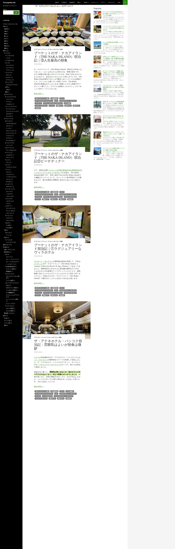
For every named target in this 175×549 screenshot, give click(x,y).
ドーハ (8, 235)
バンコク (43, 337)
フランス (7, 198)
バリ (7, 58)
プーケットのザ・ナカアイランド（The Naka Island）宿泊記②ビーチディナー (58, 157)
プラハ (8, 162)
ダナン (8, 75)
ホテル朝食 (67, 103)
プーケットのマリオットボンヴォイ (53, 103)
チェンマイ (9, 65)
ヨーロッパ (94, 2)
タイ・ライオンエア (11, 261)
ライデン (8, 138)
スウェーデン (8, 147)
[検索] (16, 12)
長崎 (5, 48)
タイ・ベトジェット (11, 259)
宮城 (5, 33)
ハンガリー (8, 184)
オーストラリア (9, 97)
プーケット (44, 49)
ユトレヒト (9, 135)
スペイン (7, 152)
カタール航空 (9, 308)
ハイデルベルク (10, 177)
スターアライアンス (10, 283)
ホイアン (8, 77)
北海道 (6, 29)
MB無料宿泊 (54, 98)
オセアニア (111, 2)
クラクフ (8, 218)
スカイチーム (8, 274)
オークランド (9, 109)
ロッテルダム (9, 140)
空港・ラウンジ (8, 249)
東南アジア (60, 105)
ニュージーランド (10, 106)
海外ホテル (76, 105)
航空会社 (6, 252)
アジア (102, 2)
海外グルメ (68, 105)
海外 (61, 49)
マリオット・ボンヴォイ (43, 261)
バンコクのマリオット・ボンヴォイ (64, 396)
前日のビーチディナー (54, 76)
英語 (5, 325)
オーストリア (8, 143)
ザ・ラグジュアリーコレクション (44, 100)
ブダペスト (9, 186)
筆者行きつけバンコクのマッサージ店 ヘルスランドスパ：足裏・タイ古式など (113, 134)
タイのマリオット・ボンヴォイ (68, 100)
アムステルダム (10, 123)
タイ (39, 49)
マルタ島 (8, 227)
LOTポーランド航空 (11, 287)
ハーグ (8, 128)
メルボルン (9, 104)
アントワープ (9, 208)
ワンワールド (8, 306)
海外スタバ (6, 244)
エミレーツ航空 (10, 269)
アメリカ (7, 240)
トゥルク (8, 194)
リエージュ (9, 213)
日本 (119, 2)
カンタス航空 (9, 311)
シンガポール (8, 60)
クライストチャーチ (11, 111)
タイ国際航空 (9, 292)
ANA (7, 285)
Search (5, 9)
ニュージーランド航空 (12, 299)
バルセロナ (9, 155)
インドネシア (8, 55)
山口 (5, 38)
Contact (64, 2)
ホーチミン (9, 80)
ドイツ (7, 169)
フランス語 (7, 323)
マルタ (7, 223)
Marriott (72, 2)
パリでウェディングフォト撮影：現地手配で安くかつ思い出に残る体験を (113, 87)
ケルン (8, 172)
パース (8, 101)
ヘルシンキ (9, 196)
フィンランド (8, 189)
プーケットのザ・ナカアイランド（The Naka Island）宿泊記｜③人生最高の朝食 (58, 56)
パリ (7, 203)
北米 (5, 237)
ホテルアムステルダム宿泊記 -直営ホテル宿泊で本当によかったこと (113, 117)
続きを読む (39, 93)
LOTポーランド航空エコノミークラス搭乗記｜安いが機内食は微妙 (113, 57)
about (57, 2)
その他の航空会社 (10, 266)
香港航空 (8, 271)
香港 (6, 92)
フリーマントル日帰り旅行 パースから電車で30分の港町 (113, 149)
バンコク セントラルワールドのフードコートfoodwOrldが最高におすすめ (113, 28)
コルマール (9, 201)
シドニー (8, 99)
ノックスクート (10, 264)
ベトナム (7, 72)
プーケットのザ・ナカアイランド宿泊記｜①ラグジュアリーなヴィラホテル (58, 248)
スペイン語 (7, 320)
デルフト (8, 126)
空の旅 (85, 2)
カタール (7, 232)
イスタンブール (10, 167)
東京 (5, 43)
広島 (5, 41)
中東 (5, 230)
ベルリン (8, 179)
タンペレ (8, 191)
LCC (6, 254)
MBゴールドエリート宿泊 (42, 391)
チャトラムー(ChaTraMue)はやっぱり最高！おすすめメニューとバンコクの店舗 (113, 13)
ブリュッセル (9, 210)
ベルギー (7, 206)
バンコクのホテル (47, 396)
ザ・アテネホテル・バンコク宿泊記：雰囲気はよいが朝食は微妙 (58, 344)
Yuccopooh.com (9, 2)
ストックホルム (10, 150)
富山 (5, 36)
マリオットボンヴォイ (54, 49)
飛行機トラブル (8, 313)
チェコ (7, 160)
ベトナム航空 (9, 280)
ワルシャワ (9, 220)
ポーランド (8, 215)
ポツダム (8, 181)
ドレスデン (9, 174)
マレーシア (8, 82)
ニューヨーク (9, 242)
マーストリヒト (10, 133)
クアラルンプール (11, 84)
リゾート (52, 105)
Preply (5, 318)
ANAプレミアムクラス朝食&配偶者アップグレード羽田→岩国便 (113, 102)
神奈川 (6, 46)
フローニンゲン (10, 130)
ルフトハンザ (9, 303)
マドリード (9, 157)
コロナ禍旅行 (70, 391)
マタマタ (8, 113)
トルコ (7, 164)
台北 (7, 89)
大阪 (5, 31)
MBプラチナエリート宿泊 (42, 98)
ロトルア (8, 116)
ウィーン (8, 145)
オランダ (7, 121)
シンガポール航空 (11, 290)
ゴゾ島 (8, 225)
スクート (8, 257)
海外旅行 (38, 108)
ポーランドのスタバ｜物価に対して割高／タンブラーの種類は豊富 (113, 72)
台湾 (6, 87)
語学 (78, 2)
